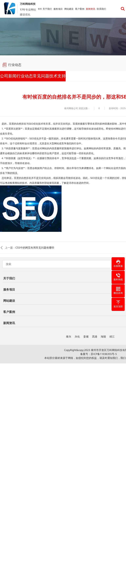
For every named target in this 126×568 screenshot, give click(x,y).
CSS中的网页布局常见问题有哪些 (34, 246)
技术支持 (60, 75)
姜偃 (86, 335)
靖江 (112, 335)
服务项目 (58, 9)
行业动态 (26, 75)
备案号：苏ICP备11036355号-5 (98, 352)
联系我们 (101, 9)
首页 (40, 9)
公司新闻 (8, 75)
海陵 (103, 335)
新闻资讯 (90, 9)
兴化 (77, 335)
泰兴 (68, 335)
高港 (94, 335)
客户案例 (79, 9)
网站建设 (69, 9)
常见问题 (43, 75)
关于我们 (47, 9)
